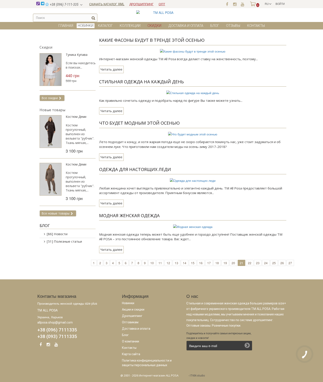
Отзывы (233, 26)
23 (257, 263)
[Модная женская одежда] (192, 226)
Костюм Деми (76, 117)
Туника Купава (76, 55)
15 (192, 263)
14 (184, 263)
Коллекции (130, 26)
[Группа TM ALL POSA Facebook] (227, 4)
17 (209, 263)
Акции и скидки (133, 309)
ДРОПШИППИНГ (141, 4)
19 (225, 263)
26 (282, 263)
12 (168, 263)
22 (249, 263)
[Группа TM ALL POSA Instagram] (234, 4)
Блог (214, 26)
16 (201, 263)
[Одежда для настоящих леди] (193, 180)
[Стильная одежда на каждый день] (192, 92)
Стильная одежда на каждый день (141, 82)
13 (176, 263)
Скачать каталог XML (106, 4)
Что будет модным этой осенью (139, 123)
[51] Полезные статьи (64, 241)
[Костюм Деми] (51, 131)
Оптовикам (130, 322)
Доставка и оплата (185, 26)
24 (266, 263)
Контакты (256, 26)
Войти (280, 3)
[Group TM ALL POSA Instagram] (48, 345)
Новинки (128, 303)
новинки (85, 26)
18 (217, 263)
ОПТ (162, 4)
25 (274, 263)
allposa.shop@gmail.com (55, 322)
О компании (130, 341)
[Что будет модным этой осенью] (192, 133)
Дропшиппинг (132, 316)
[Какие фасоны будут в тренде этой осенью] (192, 51)
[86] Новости (57, 234)
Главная (65, 26)
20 (233, 263)
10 (152, 263)
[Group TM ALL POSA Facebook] (40, 345)
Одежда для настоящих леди (135, 169)
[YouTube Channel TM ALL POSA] (56, 345)
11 (160, 263)
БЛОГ (45, 225)
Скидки (154, 26)
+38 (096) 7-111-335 (63, 4)
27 (290, 263)
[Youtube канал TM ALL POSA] (242, 4)
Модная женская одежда (129, 215)
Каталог (105, 26)
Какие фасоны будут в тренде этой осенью (152, 40)
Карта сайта (131, 354)
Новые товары (52, 109)
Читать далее (111, 69)
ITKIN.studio (197, 375)
